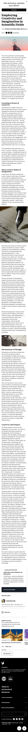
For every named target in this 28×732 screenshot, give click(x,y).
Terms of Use (15, 722)
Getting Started (6, 702)
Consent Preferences (7, 719)
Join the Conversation (9, 589)
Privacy (21, 722)
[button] (12, 646)
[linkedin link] (11, 33)
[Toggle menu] (24, 728)
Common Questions (7, 697)
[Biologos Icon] (3, 663)
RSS (9, 723)
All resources (7, 653)
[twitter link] (6, 33)
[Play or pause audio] (3, 646)
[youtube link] (22, 719)
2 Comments (16, 32)
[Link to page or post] (12, 635)
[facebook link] (9, 33)
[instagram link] (17, 719)
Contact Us (5, 723)
